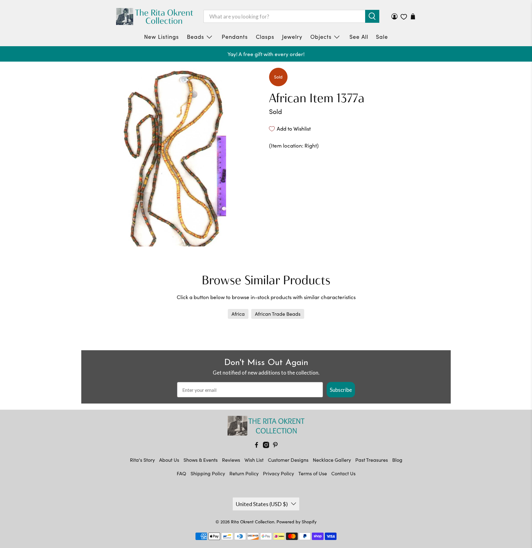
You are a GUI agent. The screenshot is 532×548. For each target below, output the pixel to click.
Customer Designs (288, 460)
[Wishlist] (403, 17)
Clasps (265, 36)
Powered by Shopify (296, 522)
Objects (321, 36)
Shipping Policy (208, 473)
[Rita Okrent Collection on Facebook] (256, 446)
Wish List (254, 460)
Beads (195, 36)
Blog (397, 460)
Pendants (235, 36)
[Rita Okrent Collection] (154, 16)
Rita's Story (142, 460)
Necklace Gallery (332, 460)
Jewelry (292, 36)
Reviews (231, 460)
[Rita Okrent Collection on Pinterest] (275, 446)
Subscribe (341, 390)
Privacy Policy (278, 473)
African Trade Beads (277, 314)
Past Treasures (371, 460)
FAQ (181, 473)
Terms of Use (312, 473)
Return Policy (244, 473)
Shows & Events (200, 460)
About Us (169, 460)
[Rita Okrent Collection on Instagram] (266, 446)
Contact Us (343, 473)
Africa (238, 314)
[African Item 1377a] (173, 157)
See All (358, 36)
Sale (382, 36)
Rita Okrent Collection (252, 522)
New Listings (161, 36)
